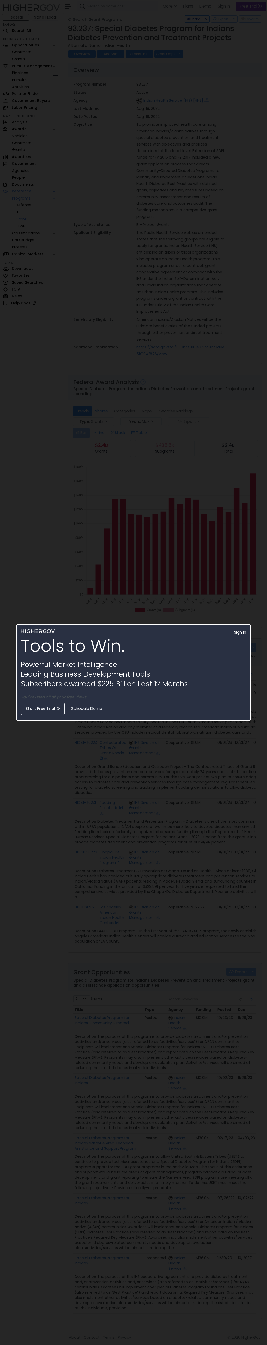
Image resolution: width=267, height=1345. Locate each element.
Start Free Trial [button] (40, 708)
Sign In (240, 632)
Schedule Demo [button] (86, 708)
